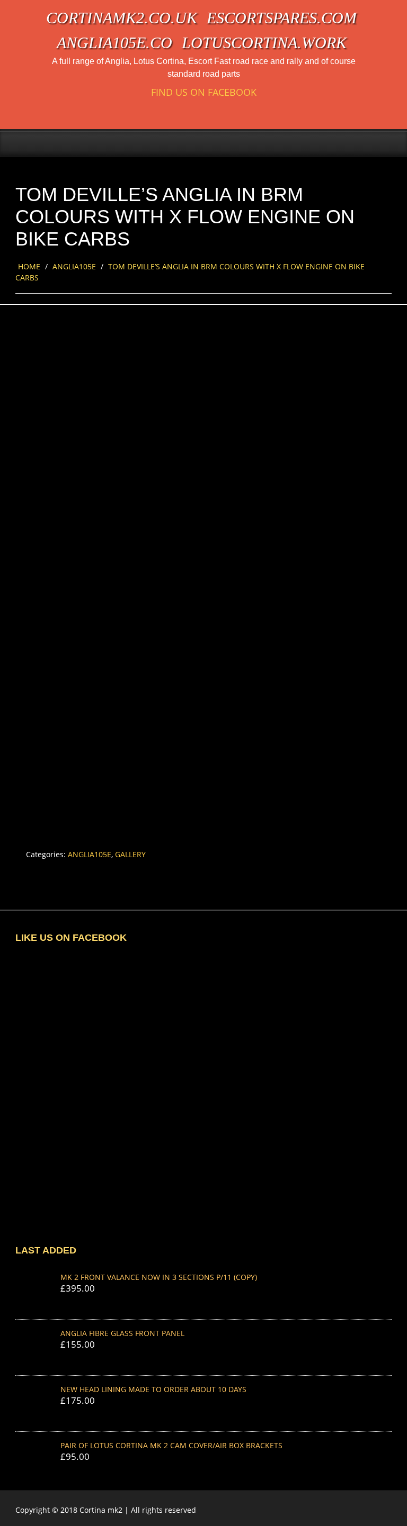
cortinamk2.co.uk (121, 17)
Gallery (130, 854)
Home (29, 266)
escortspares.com (282, 17)
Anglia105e (74, 266)
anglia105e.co (114, 42)
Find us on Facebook (203, 92)
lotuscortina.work (264, 42)
